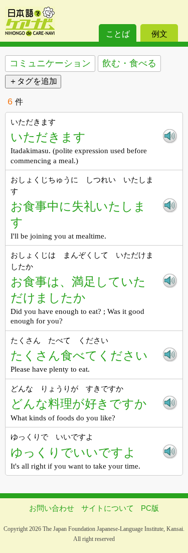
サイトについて (107, 508)
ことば (118, 34)
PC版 (150, 508)
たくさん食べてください (79, 355)
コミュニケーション (50, 63)
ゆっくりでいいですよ (73, 452)
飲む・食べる (129, 63)
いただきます (48, 137)
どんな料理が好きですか (79, 403)
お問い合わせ (51, 508)
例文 (159, 34)
